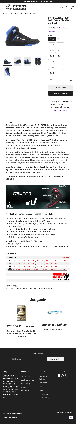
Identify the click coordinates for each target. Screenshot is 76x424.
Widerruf (42, 390)
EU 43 (60, 56)
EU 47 (60, 67)
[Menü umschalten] (3, 7)
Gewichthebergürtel (28, 380)
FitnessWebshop (18, 413)
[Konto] (67, 7)
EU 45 (60, 61)
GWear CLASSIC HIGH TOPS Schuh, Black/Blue (23, 14)
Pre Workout (25, 384)
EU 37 (60, 39)
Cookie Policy (44, 397)
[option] (22, 36)
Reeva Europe (13, 417)
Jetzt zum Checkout (60, 93)
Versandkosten (63, 28)
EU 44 (52, 61)
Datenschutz (43, 394)
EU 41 (60, 50)
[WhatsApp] (66, 375)
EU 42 (52, 56)
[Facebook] (59, 375)
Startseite (5, 14)
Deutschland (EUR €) (63, 413)
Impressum (43, 382)
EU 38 (52, 44)
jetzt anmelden (55, 359)
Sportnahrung (25, 376)
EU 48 (52, 73)
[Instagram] (62, 375)
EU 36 (52, 39)
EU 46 (52, 67)
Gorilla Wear (51, 31)
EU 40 (52, 50)
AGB (41, 386)
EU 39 (60, 44)
